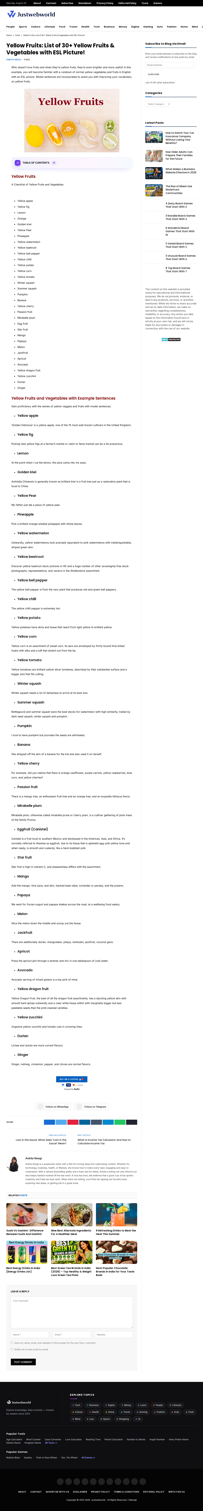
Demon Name (13, 1442)
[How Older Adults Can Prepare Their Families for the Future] (154, 156)
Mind (195, 26)
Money (123, 26)
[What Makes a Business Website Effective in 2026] (154, 173)
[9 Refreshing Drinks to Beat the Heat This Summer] (116, 1214)
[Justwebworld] (31, 14)
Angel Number (157, 1439)
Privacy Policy (105, 3)
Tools (144, 3)
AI (139, 1419)
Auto (160, 26)
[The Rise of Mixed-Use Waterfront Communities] (154, 190)
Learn (143, 1405)
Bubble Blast (13, 1457)
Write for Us (176, 1491)
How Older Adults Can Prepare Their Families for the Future (179, 155)
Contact (51, 3)
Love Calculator (73, 1439)
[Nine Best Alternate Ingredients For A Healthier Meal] (71, 1214)
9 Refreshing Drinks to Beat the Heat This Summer (116, 1232)
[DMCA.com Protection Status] (171, 340)
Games (157, 3)
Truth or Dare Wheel (46, 1457)
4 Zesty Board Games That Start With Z (179, 205)
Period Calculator (114, 1439)
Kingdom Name (33, 1442)
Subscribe (153, 74)
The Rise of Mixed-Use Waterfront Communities (179, 190)
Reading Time (93, 1439)
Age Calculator (14, 1439)
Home (184, 26)
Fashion (172, 26)
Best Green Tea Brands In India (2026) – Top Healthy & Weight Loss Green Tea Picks (71, 1271)
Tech (97, 26)
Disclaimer (85, 3)
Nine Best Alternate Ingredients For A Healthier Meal (71, 1232)
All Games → (88, 1457)
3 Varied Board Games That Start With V (180, 245)
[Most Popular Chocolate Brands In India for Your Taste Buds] (116, 1252)
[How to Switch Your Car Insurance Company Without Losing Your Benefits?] (154, 137)
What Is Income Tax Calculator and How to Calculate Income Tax (104, 1141)
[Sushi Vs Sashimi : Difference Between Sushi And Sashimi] (27, 1214)
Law (91, 1419)
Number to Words (136, 1439)
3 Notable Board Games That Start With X (180, 217)
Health (85, 26)
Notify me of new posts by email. (31, 1349)
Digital (135, 26)
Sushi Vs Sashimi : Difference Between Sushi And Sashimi (24, 1232)
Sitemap (133, 1500)
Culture (35, 26)
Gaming (148, 26)
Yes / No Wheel (69, 1457)
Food (62, 26)
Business (109, 26)
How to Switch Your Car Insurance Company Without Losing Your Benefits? (180, 138)
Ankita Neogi (13, 59)
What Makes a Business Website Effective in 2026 (181, 170)
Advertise (67, 3)
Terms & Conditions (126, 1491)
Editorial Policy (127, 3)
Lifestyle (50, 26)
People (10, 26)
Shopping (124, 1419)
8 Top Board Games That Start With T (178, 269)
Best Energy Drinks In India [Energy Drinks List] (23, 1269)
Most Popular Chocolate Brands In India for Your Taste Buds (115, 1271)
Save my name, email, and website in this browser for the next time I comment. (55, 1342)
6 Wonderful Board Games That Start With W (180, 231)
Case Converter (53, 1439)
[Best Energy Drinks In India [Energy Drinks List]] (27, 1252)
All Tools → (51, 1442)
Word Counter (33, 1439)
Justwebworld (98, 1500)
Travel (73, 26)
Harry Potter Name (178, 1439)
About (37, 3)
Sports (23, 26)
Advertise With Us (57, 1491)
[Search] (195, 3)
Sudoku (28, 1457)
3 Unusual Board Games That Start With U (181, 257)
